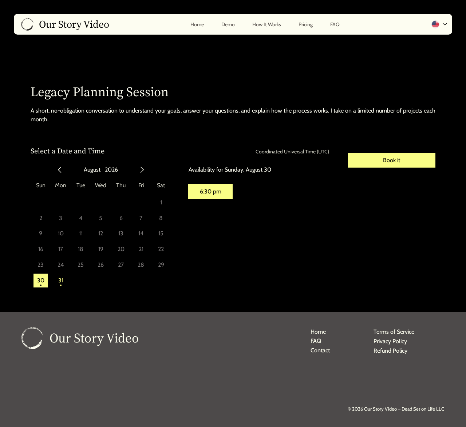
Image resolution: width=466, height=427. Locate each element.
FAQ (316, 340)
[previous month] (59, 169)
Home (318, 331)
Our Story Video (94, 338)
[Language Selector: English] (439, 24)
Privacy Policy (390, 341)
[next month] (142, 169)
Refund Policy (390, 350)
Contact (320, 350)
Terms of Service (394, 331)
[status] (292, 152)
